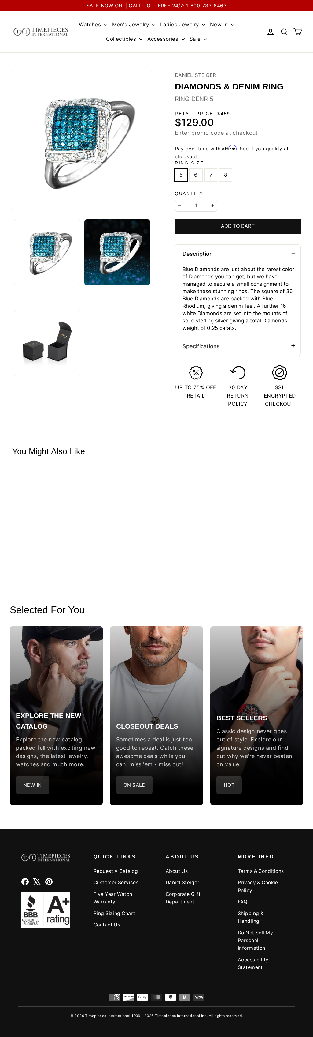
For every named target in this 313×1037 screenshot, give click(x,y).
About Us (177, 871)
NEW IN (32, 785)
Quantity (189, 193)
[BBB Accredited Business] (45, 910)
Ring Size (189, 163)
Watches (90, 24)
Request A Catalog (116, 871)
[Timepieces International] (40, 31)
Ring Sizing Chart (114, 913)
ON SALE (134, 785)
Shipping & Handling (250, 917)
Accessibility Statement (253, 963)
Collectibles (122, 39)
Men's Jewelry (131, 24)
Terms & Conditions (261, 871)
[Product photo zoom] (82, 141)
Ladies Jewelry (180, 24)
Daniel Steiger (195, 75)
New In (220, 24)
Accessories (163, 39)
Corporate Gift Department (183, 898)
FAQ (242, 902)
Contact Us (107, 925)
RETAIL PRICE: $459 (202, 113)
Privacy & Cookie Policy (258, 886)
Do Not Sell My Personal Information (255, 940)
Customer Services (116, 882)
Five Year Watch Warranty (113, 898)
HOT (229, 785)
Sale (196, 39)
